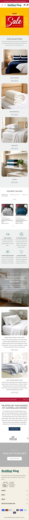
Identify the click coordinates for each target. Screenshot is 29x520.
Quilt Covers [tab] (5, 194)
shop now (14, 80)
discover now (14, 458)
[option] (7, 215)
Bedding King (4, 217)
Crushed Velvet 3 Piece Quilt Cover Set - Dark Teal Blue (21, 220)
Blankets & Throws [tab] (15, 194)
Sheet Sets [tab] (24, 194)
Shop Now (14, 114)
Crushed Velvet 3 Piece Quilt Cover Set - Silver (7, 220)
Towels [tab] (14, 199)
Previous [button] (1, 215)
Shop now (23, 1)
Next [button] (27, 215)
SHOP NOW (14, 300)
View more (14, 349)
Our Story (14, 428)
